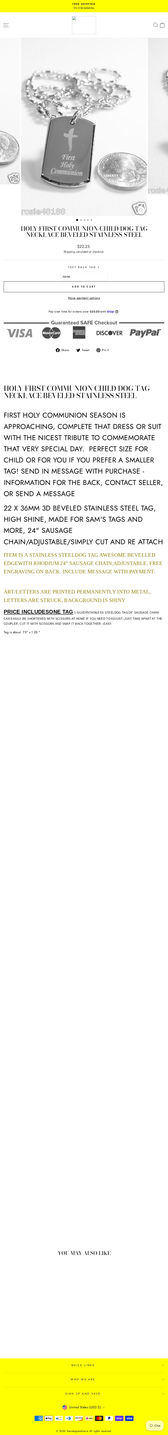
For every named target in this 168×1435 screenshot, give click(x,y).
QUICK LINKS (83, 1365)
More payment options (84, 298)
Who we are (83, 1379)
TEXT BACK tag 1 (84, 267)
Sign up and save (83, 1393)
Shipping (69, 252)
